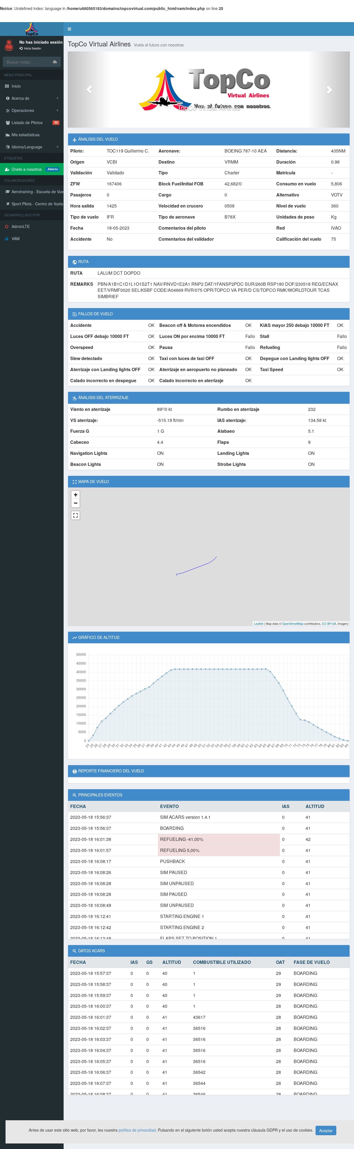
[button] (69, 29)
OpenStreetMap (292, 623)
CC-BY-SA (329, 623)
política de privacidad (137, 1130)
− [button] (75, 503)
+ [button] (75, 494)
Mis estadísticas (25, 134)
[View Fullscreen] (75, 515)
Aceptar (326, 1130)
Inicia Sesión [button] (32, 48)
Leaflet (258, 623)
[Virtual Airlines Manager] (32, 29)
